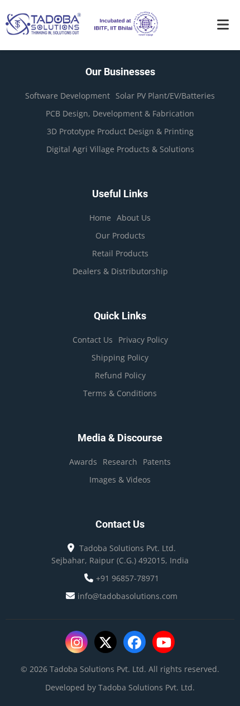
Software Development (67, 95)
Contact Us (93, 339)
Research (120, 461)
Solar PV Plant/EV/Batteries (165, 95)
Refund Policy (120, 375)
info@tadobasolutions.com (127, 596)
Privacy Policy (143, 339)
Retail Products (120, 253)
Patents (157, 461)
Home (100, 217)
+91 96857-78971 (127, 578)
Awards (83, 461)
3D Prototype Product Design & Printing (120, 131)
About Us (134, 217)
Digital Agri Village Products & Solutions (120, 149)
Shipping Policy (120, 357)
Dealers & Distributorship (120, 271)
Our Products (120, 235)
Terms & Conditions (120, 393)
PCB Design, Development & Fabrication (120, 113)
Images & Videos (120, 479)
